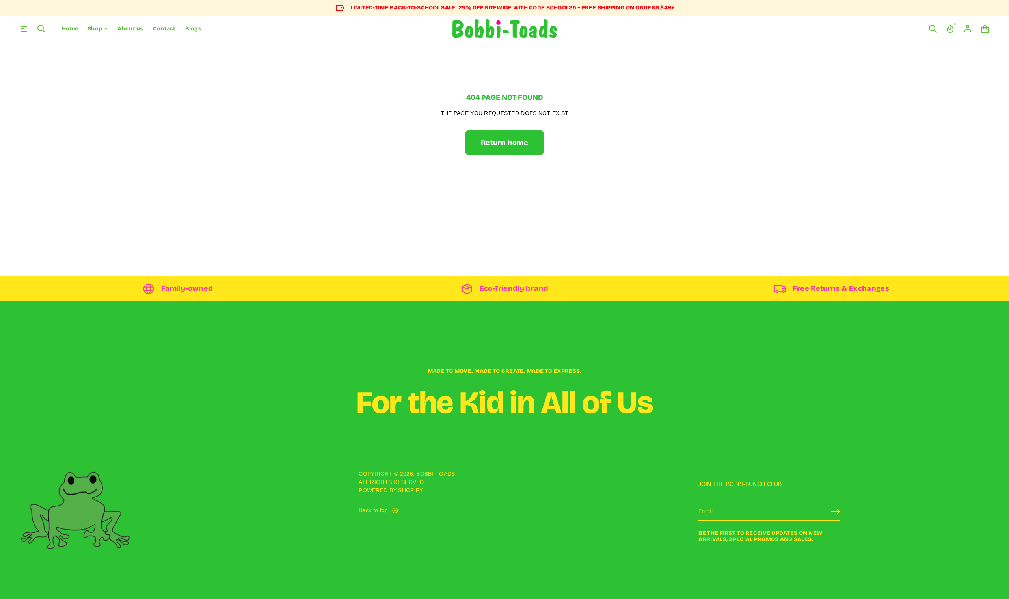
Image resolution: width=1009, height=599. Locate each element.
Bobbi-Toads (435, 474)
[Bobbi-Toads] (504, 28)
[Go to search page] (41, 28)
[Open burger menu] (24, 28)
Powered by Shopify (391, 490)
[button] (41, 28)
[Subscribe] (835, 511)
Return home (504, 142)
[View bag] (985, 28)
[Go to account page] (967, 28)
